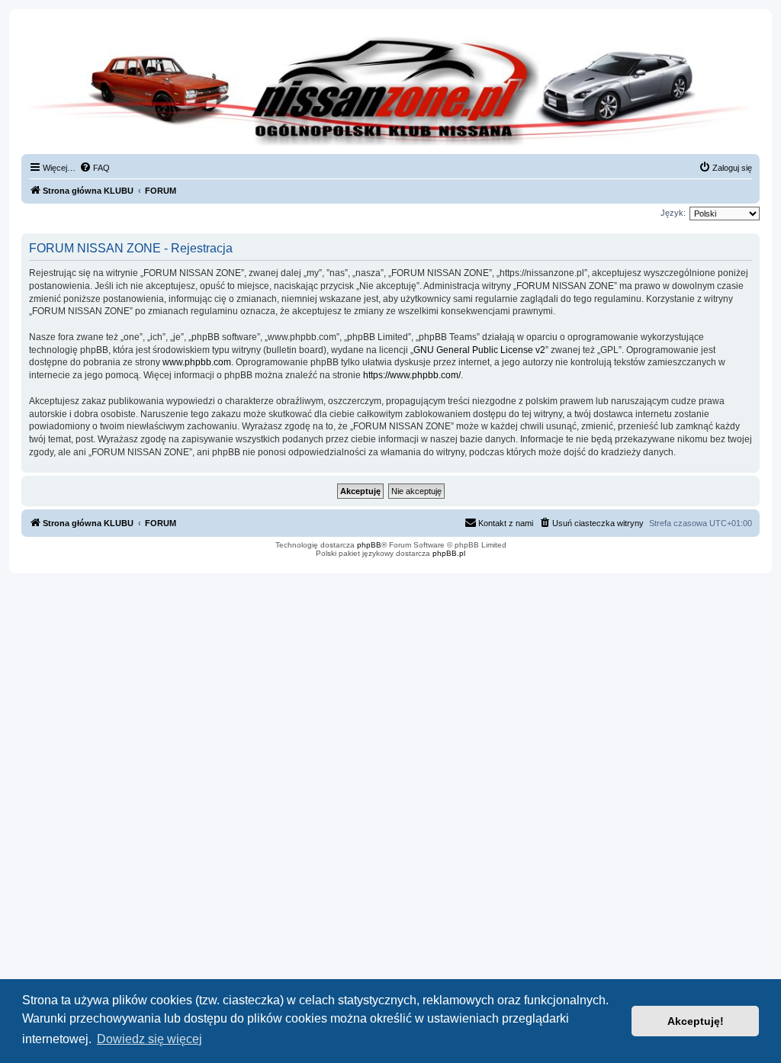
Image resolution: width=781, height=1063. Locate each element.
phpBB (369, 545)
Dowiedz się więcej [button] (149, 1038)
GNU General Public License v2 (479, 350)
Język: (673, 212)
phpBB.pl (448, 553)
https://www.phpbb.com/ (412, 375)
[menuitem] (94, 168)
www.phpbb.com (196, 362)
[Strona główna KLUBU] (390, 91)
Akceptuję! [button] (695, 1021)
